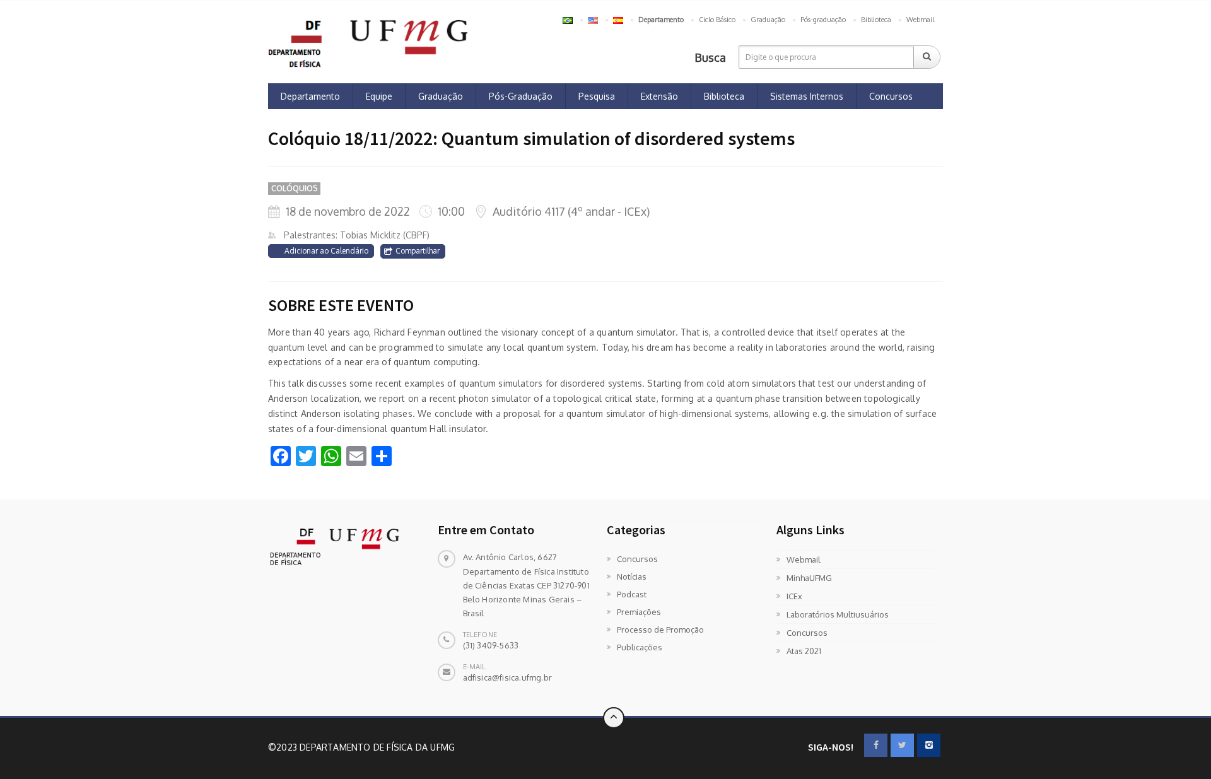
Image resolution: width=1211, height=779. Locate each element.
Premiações (639, 612)
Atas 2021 (804, 651)
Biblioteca (876, 19)
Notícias (631, 576)
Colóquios (294, 188)
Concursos (891, 96)
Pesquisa (596, 96)
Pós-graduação (823, 19)
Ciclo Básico (717, 19)
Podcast (631, 594)
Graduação (768, 19)
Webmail (920, 19)
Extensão (659, 96)
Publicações (639, 647)
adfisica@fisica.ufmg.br (508, 677)
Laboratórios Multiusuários (838, 614)
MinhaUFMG (809, 578)
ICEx (794, 596)
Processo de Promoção (660, 629)
